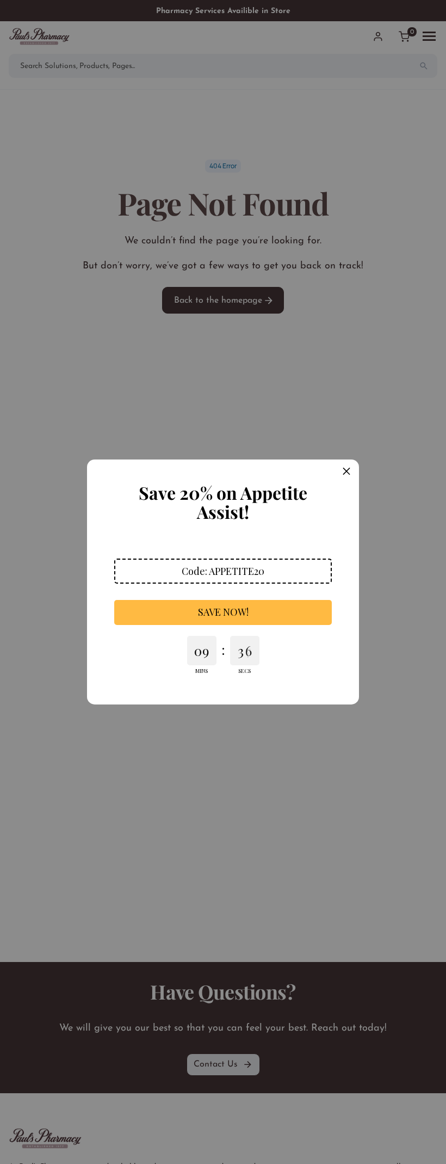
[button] (223, 571)
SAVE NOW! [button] (223, 611)
